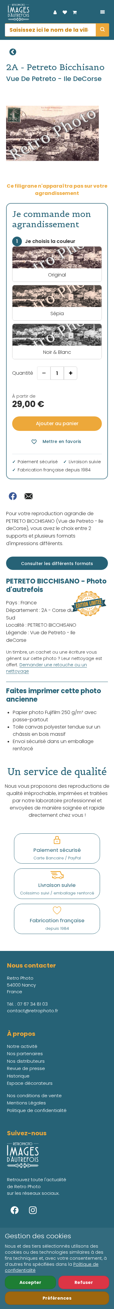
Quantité (22, 373)
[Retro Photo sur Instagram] (33, 1210)
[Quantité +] (70, 373)
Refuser (83, 1282)
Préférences (57, 1298)
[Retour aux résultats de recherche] (12, 52)
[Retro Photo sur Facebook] (14, 1210)
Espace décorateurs (30, 1083)
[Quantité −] (43, 373)
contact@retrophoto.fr (32, 1010)
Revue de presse (26, 1068)
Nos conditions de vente (34, 1095)
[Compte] (55, 12)
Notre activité (22, 1046)
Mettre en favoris (56, 441)
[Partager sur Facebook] (12, 496)
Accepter (30, 1282)
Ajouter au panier (57, 423)
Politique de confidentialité (37, 1110)
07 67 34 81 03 (32, 1004)
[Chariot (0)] (74, 12)
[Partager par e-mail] (28, 496)
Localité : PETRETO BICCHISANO (41, 625)
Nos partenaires (25, 1053)
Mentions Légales (26, 1103)
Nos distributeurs (26, 1061)
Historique (18, 1076)
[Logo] (17, 12)
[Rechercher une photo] (102, 30)
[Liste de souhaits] (65, 12)
